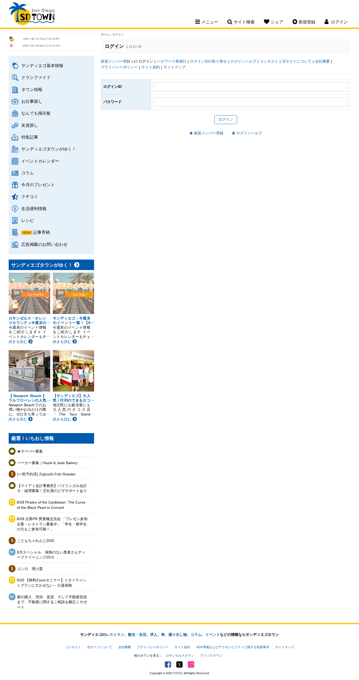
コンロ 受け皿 (30, 569)
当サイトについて (296, 61)
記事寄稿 (41, 232)
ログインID (112, 86)
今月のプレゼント (38, 184)
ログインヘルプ (243, 61)
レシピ (27, 220)
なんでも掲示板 (36, 113)
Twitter (179, 664)
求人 (153, 634)
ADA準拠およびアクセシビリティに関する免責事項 (232, 647)
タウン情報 (31, 89)
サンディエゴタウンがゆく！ (48, 148)
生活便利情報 (34, 208)
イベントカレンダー (40, 161)
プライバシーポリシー (119, 67)
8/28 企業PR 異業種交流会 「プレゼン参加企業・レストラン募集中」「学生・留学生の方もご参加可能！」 (52, 524)
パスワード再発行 (171, 61)
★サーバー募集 (30, 451)
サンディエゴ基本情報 (42, 65)
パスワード (112, 102)
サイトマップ (174, 67)
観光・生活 (137, 634)
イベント (212, 634)
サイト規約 (150, 67)
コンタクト (269, 61)
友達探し (29, 125)
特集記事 (29, 137)
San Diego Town (32, 14)
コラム (27, 172)
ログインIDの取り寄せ (208, 61)
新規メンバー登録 (115, 61)
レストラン (115, 634)
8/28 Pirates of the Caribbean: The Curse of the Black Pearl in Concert (51, 505)
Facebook (168, 664)
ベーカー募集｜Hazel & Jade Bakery (47, 463)
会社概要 (322, 61)
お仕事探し (31, 101)
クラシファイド (36, 77)
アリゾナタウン (211, 655)
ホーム (105, 34)
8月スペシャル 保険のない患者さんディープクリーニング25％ (51, 555)
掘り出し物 (177, 634)
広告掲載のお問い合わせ (44, 244)
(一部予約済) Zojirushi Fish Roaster (46, 474)
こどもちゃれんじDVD (35, 541)
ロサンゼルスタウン (180, 655)
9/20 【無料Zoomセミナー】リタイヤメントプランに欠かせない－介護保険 (51, 582)
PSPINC (178, 673)
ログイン (118, 34)
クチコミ (29, 196)
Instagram (191, 664)
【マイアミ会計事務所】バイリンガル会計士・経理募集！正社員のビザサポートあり (52, 488)
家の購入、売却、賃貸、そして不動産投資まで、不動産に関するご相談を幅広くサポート (52, 602)
